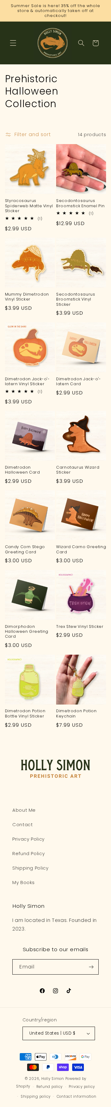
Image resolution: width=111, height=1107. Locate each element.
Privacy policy (82, 1086)
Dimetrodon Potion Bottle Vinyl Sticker (25, 713)
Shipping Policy (30, 868)
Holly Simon (52, 1078)
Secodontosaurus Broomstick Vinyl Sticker (75, 299)
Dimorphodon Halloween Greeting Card (26, 631)
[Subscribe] (91, 966)
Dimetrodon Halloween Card (22, 470)
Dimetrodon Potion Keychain (76, 713)
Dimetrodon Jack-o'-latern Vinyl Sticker (27, 381)
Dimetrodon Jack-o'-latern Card (78, 381)
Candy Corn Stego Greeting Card (25, 549)
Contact (22, 825)
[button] (13, 43)
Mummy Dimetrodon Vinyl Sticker (27, 297)
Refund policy (49, 1086)
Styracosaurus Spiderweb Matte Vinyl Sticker (29, 205)
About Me (24, 810)
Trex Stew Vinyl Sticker (80, 626)
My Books (23, 882)
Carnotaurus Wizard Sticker (77, 470)
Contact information (77, 1096)
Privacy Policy (28, 839)
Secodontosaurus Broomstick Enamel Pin (80, 203)
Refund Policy (28, 853)
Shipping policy (36, 1096)
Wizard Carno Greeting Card (81, 549)
